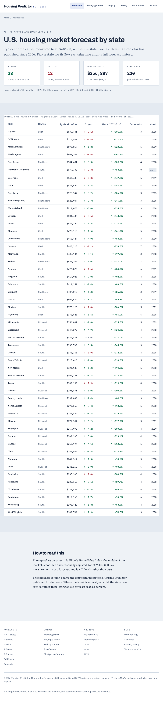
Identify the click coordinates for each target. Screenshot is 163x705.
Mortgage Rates (95, 5)
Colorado (13, 177)
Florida (12, 307)
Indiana (12, 436)
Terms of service (132, 649)
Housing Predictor (25, 6)
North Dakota (15, 405)
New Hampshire (16, 200)
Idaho (11, 223)
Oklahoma (13, 489)
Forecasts (77, 5)
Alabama (13, 459)
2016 (86, 649)
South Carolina (16, 375)
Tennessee (13, 345)
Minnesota (13, 322)
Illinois (12, 390)
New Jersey (13, 162)
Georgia (12, 352)
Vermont (12, 291)
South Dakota (15, 360)
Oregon (12, 215)
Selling (123, 5)
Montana (12, 231)
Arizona (12, 268)
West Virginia (15, 512)
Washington (14, 154)
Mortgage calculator (54, 654)
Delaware (13, 284)
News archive (91, 634)
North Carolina (16, 337)
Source (108, 90)
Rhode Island (15, 208)
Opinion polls (91, 639)
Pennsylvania (15, 398)
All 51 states (10, 634)
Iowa (10, 466)
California (13, 139)
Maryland (13, 253)
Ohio (10, 451)
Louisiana (13, 497)
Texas (11, 383)
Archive (153, 5)
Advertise (129, 639)
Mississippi (14, 504)
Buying (111, 5)
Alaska (11, 299)
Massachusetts (16, 146)
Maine (11, 261)
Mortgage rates (51, 634)
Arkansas (13, 481)
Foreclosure (138, 5)
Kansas (12, 443)
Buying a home (52, 639)
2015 (86, 654)
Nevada (12, 246)
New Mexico (14, 367)
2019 (86, 644)
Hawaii (12, 131)
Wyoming (13, 314)
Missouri (13, 421)
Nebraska (13, 413)
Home (6, 17)
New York (13, 193)
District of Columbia (18, 169)
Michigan (13, 428)
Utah (10, 185)
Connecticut (14, 238)
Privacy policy (131, 644)
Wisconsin (13, 329)
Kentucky (13, 474)
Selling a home (51, 644)
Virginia (12, 276)
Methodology (131, 634)
